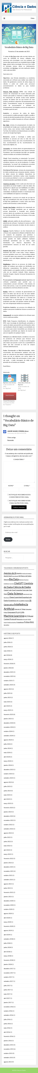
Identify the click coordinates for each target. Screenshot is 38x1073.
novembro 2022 (9, 820)
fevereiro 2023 (8, 807)
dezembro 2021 (8, 867)
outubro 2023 (8, 774)
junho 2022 (7, 841)
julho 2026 (7, 642)
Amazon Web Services (10, 91)
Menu (32, 18)
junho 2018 (7, 947)
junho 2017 (7, 990)
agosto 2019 (8, 930)
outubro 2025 (8, 680)
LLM (18, 612)
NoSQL (5, 291)
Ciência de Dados (22, 587)
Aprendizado (15, 576)
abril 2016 (7, 1032)
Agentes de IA (10, 573)
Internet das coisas (9, 250)
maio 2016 (7, 1028)
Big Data (13, 56)
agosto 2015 (8, 1062)
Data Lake (25, 590)
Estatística (12, 601)
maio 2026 (7, 651)
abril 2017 (7, 998)
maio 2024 (7, 752)
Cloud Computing (17, 590)
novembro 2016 (9, 1007)
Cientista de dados (9, 184)
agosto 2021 (8, 884)
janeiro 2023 (8, 812)
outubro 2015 (8, 1053)
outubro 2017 (8, 977)
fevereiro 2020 (8, 926)
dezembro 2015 (8, 1045)
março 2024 (7, 761)
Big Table (6, 125)
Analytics (19, 573)
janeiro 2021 (8, 896)
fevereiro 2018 (8, 960)
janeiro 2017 (8, 1002)
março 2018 (7, 956)
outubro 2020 (8, 909)
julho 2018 (7, 943)
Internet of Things (19, 609)
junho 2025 (7, 697)
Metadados (20, 619)
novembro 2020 (9, 905)
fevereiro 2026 (8, 663)
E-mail (27, 486)
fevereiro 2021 (8, 892)
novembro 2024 (9, 727)
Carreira (12, 583)
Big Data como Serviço (9, 383)
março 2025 (7, 710)
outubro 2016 (8, 1011)
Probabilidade (20, 622)
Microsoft (25, 619)
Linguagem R (7, 315)
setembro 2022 (8, 829)
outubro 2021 (8, 875)
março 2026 (7, 659)
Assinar (8, 539)
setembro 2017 (8, 981)
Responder (10, 440)
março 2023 (7, 803)
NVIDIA (29, 619)
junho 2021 (7, 888)
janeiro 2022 (8, 862)
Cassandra (6, 148)
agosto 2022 (8, 833)
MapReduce (6, 264)
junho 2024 (7, 748)
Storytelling (6, 625)
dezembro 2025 (8, 672)
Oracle (5, 622)
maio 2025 (7, 702)
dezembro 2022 (8, 816)
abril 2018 (7, 951)
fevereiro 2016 (8, 1036)
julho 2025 (7, 693)
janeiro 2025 (8, 718)
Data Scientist (26, 594)
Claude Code (7, 590)
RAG (32, 622)
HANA (5, 221)
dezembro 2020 (8, 901)
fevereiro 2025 (8, 714)
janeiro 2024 (8, 765)
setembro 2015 (8, 1057)
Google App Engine (9, 207)
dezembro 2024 (8, 723)
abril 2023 (7, 799)
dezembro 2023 (8, 769)
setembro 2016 (8, 1015)
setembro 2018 (8, 939)
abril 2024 (7, 757)
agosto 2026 (8, 638)
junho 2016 (7, 1023)
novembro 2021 (9, 871)
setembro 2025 (8, 685)
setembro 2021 (8, 879)
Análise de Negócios (26, 573)
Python (27, 622)
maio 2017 (7, 994)
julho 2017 (7, 985)
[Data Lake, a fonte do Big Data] (24, 378)
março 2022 (7, 854)
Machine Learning (14, 615)
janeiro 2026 (8, 668)
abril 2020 (7, 918)
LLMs (22, 612)
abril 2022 (7, 850)
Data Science (15, 593)
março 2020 (7, 922)
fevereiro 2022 (8, 858)
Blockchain (21, 579)
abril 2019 (7, 934)
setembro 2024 (8, 735)
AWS (19, 576)
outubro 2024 (8, 731)
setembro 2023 (8, 778)
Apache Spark (8, 576)
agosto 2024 (8, 740)
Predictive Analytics (11, 622)
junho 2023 (7, 791)
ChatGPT (19, 583)
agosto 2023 (8, 782)
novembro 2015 (9, 1049)
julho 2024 (7, 744)
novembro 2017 (9, 973)
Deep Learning (16, 597)
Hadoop (5, 231)
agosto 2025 (8, 689)
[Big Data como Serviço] (9, 378)
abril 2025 (7, 706)
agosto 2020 (8, 913)
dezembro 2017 (8, 968)
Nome (11, 486)
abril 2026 (7, 655)
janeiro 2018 (8, 964)
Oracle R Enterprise (9, 401)
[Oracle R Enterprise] (9, 396)
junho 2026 (7, 646)
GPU (17, 600)
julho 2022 (7, 837)
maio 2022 (7, 846)
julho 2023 (7, 786)
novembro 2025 (9, 676)
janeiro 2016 (8, 1040)
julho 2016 (7, 1019)
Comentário (19, 459)
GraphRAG (22, 600)
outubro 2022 (8, 824)
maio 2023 (7, 795)
